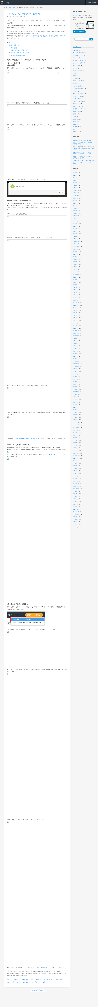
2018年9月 (76, 399)
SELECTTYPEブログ (9, 7)
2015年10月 (76, 488)
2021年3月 (76, 323)
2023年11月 (76, 244)
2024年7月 (76, 223)
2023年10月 (76, 246)
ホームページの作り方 (78, 93)
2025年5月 (76, 208)
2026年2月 (76, 188)
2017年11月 (76, 425)
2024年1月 (76, 239)
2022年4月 (76, 290)
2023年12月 (76, 241)
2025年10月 (76, 195)
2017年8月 (76, 432)
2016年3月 (76, 476)
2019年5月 (76, 379)
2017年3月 (76, 445)
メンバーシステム (77, 101)
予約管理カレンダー (78, 109)
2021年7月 (76, 313)
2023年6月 (76, 256)
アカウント (76, 58)
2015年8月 (76, 494)
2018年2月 (76, 417)
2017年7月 (76, 435)
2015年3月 (76, 506)
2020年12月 (76, 330)
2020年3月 (76, 353)
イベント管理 (76, 65)
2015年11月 (76, 486)
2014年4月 (76, 524)
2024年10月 (76, 216)
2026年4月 (76, 182)
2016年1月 (76, 481)
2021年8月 (76, 310)
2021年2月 (76, 325)
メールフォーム (77, 96)
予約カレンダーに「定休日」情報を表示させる (37, 967)
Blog (7, 3)
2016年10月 (76, 458)
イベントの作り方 (77, 63)
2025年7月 (76, 203)
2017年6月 (76, 437)
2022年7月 (76, 282)
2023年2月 (76, 267)
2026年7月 (76, 175)
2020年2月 (76, 356)
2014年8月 (76, 519)
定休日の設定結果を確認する (17, 56)
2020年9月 (76, 338)
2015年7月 (76, 496)
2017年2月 (76, 448)
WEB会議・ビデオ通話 (79, 55)
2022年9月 (76, 277)
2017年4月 (76, 443)
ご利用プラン (76, 73)
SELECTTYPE (76, 15)
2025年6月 (76, 205)
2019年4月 (76, 381)
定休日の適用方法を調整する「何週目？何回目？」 (30, 438)
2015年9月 (76, 491)
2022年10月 (76, 274)
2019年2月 (76, 386)
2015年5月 (76, 501)
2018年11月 (76, 394)
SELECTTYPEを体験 (79, 31)
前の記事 (34, 990)
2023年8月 (76, 251)
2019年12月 (76, 361)
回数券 (74, 116)
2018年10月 (76, 397)
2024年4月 (76, 231)
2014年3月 (76, 527)
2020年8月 (76, 341)
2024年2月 (76, 236)
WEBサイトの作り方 (78, 52)
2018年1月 (76, 420)
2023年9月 (76, 249)
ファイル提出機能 (77, 86)
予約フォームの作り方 (22, 16)
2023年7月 (76, 254)
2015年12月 (76, 483)
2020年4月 (76, 351)
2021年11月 (76, 302)
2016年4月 (76, 473)
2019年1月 (76, 389)
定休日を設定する (14, 45)
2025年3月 (76, 213)
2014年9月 (76, 517)
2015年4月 (76, 504)
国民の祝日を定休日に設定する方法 (21, 52)
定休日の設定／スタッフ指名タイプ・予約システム (24, 14)
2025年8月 (76, 200)
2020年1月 (76, 358)
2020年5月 (76, 348)
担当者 (74, 121)
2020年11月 (76, 333)
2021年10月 (76, 305)
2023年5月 (76, 259)
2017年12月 (76, 422)
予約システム (12, 16)
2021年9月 (76, 307)
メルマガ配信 (76, 98)
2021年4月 (76, 320)
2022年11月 (76, 272)
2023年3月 (76, 264)
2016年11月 (76, 455)
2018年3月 (76, 415)
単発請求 (75, 114)
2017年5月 (76, 440)
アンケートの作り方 (78, 60)
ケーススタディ (77, 70)
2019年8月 (76, 371)
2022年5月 (76, 287)
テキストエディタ (77, 81)
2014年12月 (76, 509)
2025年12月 (76, 190)
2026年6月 (76, 177)
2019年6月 (76, 376)
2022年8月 (76, 279)
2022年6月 (76, 284)
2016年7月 (76, 466)
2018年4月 (76, 412)
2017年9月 (76, 430)
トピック (75, 83)
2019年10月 (76, 366)
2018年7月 (76, 404)
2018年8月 (76, 402)
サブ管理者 (76, 78)
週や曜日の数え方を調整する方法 (20, 50)
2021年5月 (76, 318)
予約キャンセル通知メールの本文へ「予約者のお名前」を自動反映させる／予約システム (83, 148)
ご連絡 (74, 75)
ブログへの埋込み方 (78, 88)
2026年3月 (76, 185)
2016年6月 (76, 468)
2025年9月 (76, 198)
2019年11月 (76, 364)
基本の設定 (14, 48)
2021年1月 (76, 328)
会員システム (76, 111)
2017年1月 (76, 450)
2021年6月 (76, 315)
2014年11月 (76, 511)
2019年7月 (76, 374)
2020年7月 (76, 343)
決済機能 (75, 126)
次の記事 (42, 990)
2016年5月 (76, 471)
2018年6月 (76, 407)
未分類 (74, 124)
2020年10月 (76, 335)
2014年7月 (76, 522)
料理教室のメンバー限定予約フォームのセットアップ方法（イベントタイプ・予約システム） (83, 162)
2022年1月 (76, 297)
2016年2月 (76, 478)
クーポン (75, 68)
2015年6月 (76, 499)
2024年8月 (76, 221)
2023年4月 (76, 262)
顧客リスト (76, 132)
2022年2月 (76, 295)
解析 (74, 129)
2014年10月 (76, 514)
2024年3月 (76, 233)
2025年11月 (76, 193)
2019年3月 (76, 384)
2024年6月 (76, 226)
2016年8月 (76, 463)
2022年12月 (76, 269)
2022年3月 (76, 292)
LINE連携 (75, 50)
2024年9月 (76, 218)
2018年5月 (76, 409)
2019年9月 (76, 369)
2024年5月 (76, 228)
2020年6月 (76, 346)
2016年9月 (76, 460)
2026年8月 (76, 172)
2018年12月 (76, 392)
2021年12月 (76, 300)
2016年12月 (76, 453)
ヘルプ (74, 91)
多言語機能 (76, 119)
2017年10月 (76, 427)
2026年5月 (76, 180)
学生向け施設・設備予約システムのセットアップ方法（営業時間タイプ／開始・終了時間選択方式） (83, 142)
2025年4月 (76, 211)
